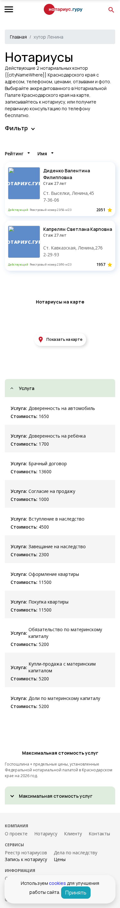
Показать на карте (64, 339)
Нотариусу (45, 834)
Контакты (99, 834)
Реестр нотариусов (26, 852)
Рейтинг (14, 153)
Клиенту (73, 834)
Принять (75, 892)
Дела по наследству (75, 852)
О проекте (16, 834)
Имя (42, 153)
